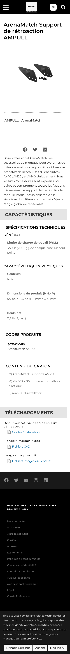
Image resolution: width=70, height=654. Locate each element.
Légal (10, 590)
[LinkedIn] (44, 149)
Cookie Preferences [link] (19, 596)
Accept (40, 648)
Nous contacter (16, 521)
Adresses (12, 546)
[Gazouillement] (35, 149)
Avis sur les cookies (18, 577)
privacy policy (32, 620)
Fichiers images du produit (31, 461)
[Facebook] (25, 149)
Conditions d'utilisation (21, 571)
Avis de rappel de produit (22, 584)
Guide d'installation (26, 432)
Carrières (12, 540)
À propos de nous (17, 533)
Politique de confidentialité (24, 559)
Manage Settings (18, 648)
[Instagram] (35, 480)
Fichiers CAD (21, 446)
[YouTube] (26, 480)
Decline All (57, 648)
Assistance (13, 527)
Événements (15, 552)
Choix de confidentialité (21, 565)
